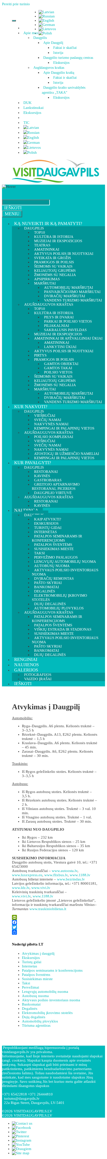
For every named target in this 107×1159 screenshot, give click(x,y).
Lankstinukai (33, 108)
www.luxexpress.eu (27, 875)
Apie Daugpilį (53, 43)
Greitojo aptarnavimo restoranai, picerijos (56, 486)
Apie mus (30, 33)
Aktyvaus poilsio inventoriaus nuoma (65, 572)
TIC (26, 123)
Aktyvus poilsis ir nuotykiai (63, 351)
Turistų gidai (31, 962)
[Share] (55, 932)
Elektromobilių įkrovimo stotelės (59, 597)
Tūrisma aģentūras (36, 1025)
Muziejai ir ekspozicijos (58, 241)
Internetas (29, 966)
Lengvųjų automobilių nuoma (45, 992)
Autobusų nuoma (35, 996)
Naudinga (26, 510)
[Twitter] (55, 927)
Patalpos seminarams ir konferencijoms (57, 538)
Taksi (26, 983)
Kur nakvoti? (30, 406)
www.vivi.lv (40, 888)
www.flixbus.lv (56, 875)
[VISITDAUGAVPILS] (55, 182)
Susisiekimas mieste (54, 549)
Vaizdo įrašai (38, 679)
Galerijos (26, 669)
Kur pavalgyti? (32, 462)
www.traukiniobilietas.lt (47, 909)
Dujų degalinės (50, 655)
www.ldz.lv (20, 888)
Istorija (58, 53)
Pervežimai (30, 987)
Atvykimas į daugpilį (38, 953)
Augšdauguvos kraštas (48, 68)
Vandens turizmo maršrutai (73, 402)
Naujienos (26, 664)
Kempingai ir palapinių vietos (64, 458)
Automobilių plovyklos (40, 1021)
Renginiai (25, 659)
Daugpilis (40, 38)
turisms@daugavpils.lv (22, 1098)
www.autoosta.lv (64, 871)
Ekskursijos (61, 63)
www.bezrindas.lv (71, 879)
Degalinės (29, 1009)
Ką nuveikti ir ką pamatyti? (48, 223)
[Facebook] (55, 922)
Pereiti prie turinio (16, 4)
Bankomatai (31, 1004)
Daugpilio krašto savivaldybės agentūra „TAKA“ (63, 90)
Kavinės (42, 505)
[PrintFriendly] (55, 917)
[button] (39, 33)
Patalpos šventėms (36, 975)
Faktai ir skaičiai (65, 48)
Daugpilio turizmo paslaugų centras (68, 58)
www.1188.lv (80, 875)
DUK (27, 103)
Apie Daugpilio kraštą (58, 72)
